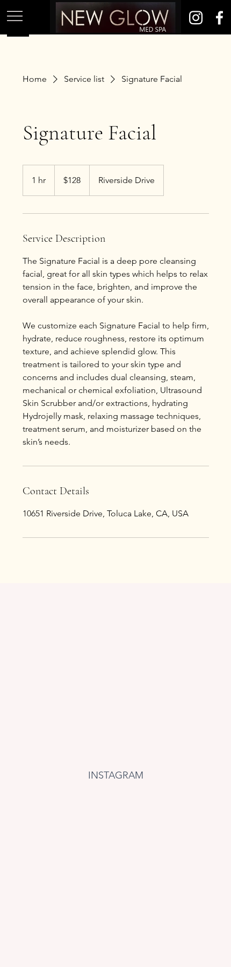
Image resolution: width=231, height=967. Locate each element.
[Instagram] (195, 17)
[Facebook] (219, 17)
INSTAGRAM (115, 775)
